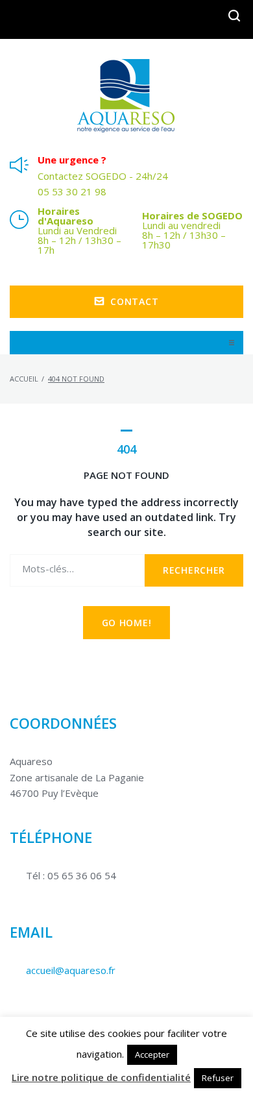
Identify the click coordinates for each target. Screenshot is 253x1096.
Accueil (24, 379)
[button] (231, 342)
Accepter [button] (152, 1054)
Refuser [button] (218, 1078)
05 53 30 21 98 (72, 192)
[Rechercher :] (77, 570)
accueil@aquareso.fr (70, 970)
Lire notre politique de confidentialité (101, 1077)
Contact (134, 301)
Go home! (127, 622)
